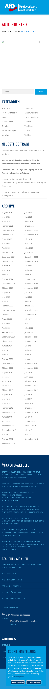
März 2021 (28, 354)
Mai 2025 (28, 243)
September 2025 (31, 234)
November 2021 (31, 337)
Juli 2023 (28, 292)
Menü (45, 3)
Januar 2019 (29, 408)
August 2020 (7, 372)
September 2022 (31, 314)
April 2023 (6, 301)
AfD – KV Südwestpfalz (12, 592)
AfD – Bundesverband (12, 580)
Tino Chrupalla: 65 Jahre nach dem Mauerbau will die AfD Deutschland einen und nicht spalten (22, 532)
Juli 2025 (28, 239)
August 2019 (7, 394)
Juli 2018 (28, 417)
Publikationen (7, 121)
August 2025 (7, 239)
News (4, 117)
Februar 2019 (7, 408)
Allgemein (6, 108)
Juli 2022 (28, 319)
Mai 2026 (28, 217)
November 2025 (31, 230)
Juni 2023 (6, 297)
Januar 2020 (7, 385)
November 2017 (8, 425)
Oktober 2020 (7, 368)
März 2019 (28, 403)
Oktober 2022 (7, 314)
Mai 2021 (28, 350)
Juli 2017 (28, 430)
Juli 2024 (28, 266)
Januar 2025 (29, 252)
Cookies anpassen (34, 682)
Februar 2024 (7, 279)
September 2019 (31, 390)
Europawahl (29, 108)
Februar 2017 (7, 439)
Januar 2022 (29, 332)
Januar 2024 (29, 279)
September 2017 (9, 430)
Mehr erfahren (19, 676)
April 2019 (6, 403)
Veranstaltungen (9, 130)
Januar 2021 (29, 359)
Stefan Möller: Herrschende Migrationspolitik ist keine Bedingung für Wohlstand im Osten (23, 521)
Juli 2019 (28, 394)
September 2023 (31, 288)
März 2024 (28, 275)
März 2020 (6, 381)
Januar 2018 (29, 421)
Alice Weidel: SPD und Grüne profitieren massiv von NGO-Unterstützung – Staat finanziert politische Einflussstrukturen (22, 509)
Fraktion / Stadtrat (9, 113)
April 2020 (28, 377)
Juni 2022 (6, 323)
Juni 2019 (6, 399)
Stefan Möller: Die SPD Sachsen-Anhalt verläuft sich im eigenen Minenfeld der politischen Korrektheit (21, 474)
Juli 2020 (28, 372)
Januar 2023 (29, 306)
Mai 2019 (28, 399)
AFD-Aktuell (19, 465)
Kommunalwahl (31, 113)
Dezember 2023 (8, 283)
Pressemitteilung (31, 117)
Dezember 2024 (8, 257)
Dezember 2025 (8, 230)
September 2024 (31, 261)
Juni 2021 (6, 350)
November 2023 (31, 283)
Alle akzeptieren (18, 682)
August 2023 (7, 292)
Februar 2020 (30, 381)
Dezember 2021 (8, 337)
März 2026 (28, 221)
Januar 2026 (29, 226)
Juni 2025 (6, 243)
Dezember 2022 (8, 310)
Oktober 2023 (7, 288)
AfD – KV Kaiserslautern (13, 598)
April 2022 (6, 328)
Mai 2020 (6, 377)
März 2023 (28, 301)
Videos (27, 130)
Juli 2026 (28, 212)
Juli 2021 (28, 346)
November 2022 (31, 310)
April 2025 (6, 248)
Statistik (27, 121)
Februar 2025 (7, 252)
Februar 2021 (7, 359)
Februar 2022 (7, 332)
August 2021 (7, 346)
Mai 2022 (28, 323)
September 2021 (31, 341)
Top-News (28, 126)
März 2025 (28, 248)
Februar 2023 (7, 306)
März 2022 (28, 328)
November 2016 (8, 443)
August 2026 (7, 212)
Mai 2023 (28, 297)
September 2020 (31, 368)
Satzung (6, 645)
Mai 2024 (28, 270)
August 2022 (7, 319)
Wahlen (27, 135)
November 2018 (8, 412)
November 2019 (31, 385)
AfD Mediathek (9, 574)
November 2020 (31, 363)
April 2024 (6, 275)
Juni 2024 (6, 270)
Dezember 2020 (8, 363)
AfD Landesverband (11, 586)
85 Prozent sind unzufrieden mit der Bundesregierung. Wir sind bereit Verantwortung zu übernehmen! (24, 182)
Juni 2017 (6, 434)
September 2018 (31, 412)
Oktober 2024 (7, 261)
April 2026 (6, 221)
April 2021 (6, 354)
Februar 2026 (7, 226)
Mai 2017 (28, 434)
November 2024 (31, 257)
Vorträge (5, 135)
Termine (5, 126)
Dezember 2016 (31, 439)
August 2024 (7, 266)
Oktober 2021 (7, 341)
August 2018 (7, 417)
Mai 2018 (6, 421)
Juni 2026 (6, 217)
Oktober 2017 (30, 425)
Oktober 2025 (7, 234)
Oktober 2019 (7, 390)
